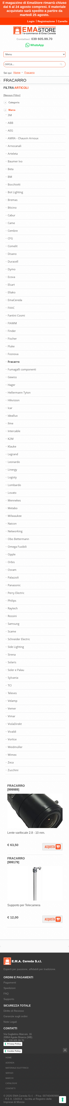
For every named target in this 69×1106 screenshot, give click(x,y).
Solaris (12, 662)
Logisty (12, 477)
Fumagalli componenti (22, 369)
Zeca (11, 762)
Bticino (12, 207)
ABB (10, 123)
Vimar (11, 716)
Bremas (12, 200)
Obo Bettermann (18, 539)
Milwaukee (15, 516)
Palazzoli (13, 577)
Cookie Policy (14, 1051)
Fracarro (14, 361)
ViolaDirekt (15, 724)
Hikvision (14, 400)
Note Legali (10, 1021)
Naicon (12, 523)
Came (11, 223)
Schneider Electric (19, 639)
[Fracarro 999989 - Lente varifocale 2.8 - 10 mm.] (35, 827)
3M (10, 115)
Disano (12, 254)
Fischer (12, 338)
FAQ (6, 993)
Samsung (13, 623)
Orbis (11, 562)
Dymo (11, 269)
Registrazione (46, 21)
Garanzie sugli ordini (15, 1016)
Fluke (11, 346)
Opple (11, 554)
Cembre (13, 230)
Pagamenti (9, 982)
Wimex (12, 754)
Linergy (12, 469)
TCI (10, 685)
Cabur (11, 215)
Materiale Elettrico (17, 1068)
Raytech (13, 608)
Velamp (12, 701)
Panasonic (14, 585)
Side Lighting (16, 647)
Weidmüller (15, 747)
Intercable (14, 431)
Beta (10, 169)
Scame (12, 631)
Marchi (9, 1078)
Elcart (11, 284)
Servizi (9, 1073)
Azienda (10, 1063)
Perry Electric (16, 593)
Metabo (12, 508)
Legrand (13, 454)
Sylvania (13, 677)
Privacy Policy (14, 1044)
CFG (10, 238)
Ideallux (13, 415)
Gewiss (12, 377)
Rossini (12, 616)
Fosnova (13, 354)
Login (31, 21)
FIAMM (12, 323)
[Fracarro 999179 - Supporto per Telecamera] (35, 899)
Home (9, 1057)
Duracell (13, 261)
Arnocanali (14, 146)
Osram (12, 570)
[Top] (65, 1050)
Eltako (11, 292)
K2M (11, 439)
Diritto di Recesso (13, 1010)
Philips (12, 600)
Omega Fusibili (17, 546)
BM (10, 177)
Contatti (10, 1088)
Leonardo (14, 462)
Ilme (10, 423)
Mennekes (14, 500)
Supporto (8, 999)
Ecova (11, 277)
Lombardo (14, 485)
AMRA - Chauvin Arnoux (23, 138)
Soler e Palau (16, 670)
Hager (11, 385)
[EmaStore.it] (34, 32)
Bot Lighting (15, 192)
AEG (10, 130)
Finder (12, 331)
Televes (12, 693)
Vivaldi (12, 731)
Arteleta (13, 153)
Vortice (12, 739)
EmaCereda (15, 300)
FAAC (11, 308)
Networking (15, 531)
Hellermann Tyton (19, 392)
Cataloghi (11, 1083)
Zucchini (13, 770)
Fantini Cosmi (16, 315)
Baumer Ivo (15, 161)
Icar (10, 408)
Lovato (12, 492)
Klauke (12, 446)
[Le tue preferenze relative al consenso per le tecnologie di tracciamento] (62, 1099)
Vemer (12, 708)
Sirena (12, 654)
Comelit (12, 246)
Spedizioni (9, 988)
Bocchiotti (14, 184)
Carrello (63, 21)
